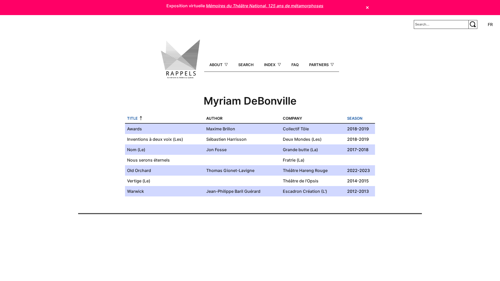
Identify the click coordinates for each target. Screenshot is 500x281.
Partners (319, 64)
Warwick (135, 191)
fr (490, 24)
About (216, 64)
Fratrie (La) (293, 160)
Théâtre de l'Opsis (300, 180)
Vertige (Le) (138, 180)
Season (354, 118)
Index (270, 64)
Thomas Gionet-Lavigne (230, 170)
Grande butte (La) (300, 149)
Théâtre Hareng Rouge (305, 170)
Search (246, 64)
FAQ (295, 64)
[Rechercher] (472, 24)
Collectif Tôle (296, 128)
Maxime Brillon (220, 128)
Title (132, 118)
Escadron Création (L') (305, 191)
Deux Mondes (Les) (302, 139)
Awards (134, 128)
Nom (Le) (136, 149)
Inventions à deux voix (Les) (155, 139)
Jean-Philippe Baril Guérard (233, 191)
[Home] (180, 59)
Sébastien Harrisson (226, 139)
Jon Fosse (216, 149)
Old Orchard (139, 170)
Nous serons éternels (148, 160)
